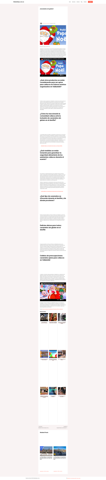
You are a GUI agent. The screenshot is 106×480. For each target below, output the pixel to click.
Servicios (78, 1)
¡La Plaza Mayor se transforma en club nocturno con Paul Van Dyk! (46, 458)
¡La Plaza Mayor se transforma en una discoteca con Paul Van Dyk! (60, 458)
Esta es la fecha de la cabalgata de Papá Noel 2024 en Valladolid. (52, 309)
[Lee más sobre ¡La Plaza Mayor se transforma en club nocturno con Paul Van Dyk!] (46, 451)
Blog (81, 1)
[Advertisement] (53, 16)
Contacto (85, 1)
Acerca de (73, 1)
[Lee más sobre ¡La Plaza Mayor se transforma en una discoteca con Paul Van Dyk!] (60, 451)
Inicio (70, 1)
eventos (47, 471)
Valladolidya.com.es (18, 1)
